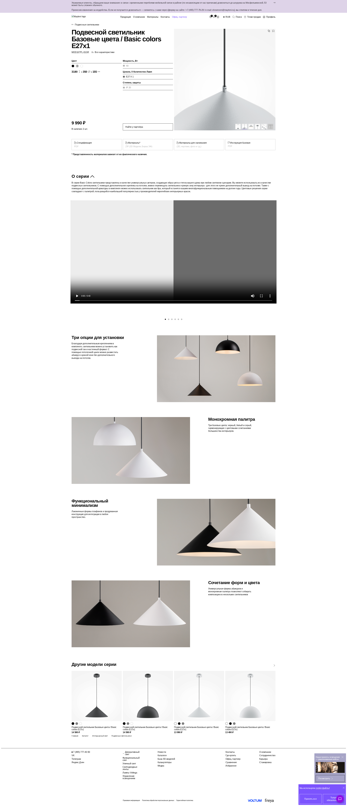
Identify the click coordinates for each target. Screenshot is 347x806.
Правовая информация (131, 800)
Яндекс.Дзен (78, 762)
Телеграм (76, 759)
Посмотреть (324, 778)
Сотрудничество (267, 755)
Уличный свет (129, 763)
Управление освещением (129, 777)
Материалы (153, 17)
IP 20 (128, 87)
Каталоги (162, 755)
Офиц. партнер (179, 17)
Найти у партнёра (134, 127)
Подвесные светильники (87, 24)
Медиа (161, 766)
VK (73, 755)
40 (127, 66)
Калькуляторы (165, 762)
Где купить (231, 755)
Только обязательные (334, 798)
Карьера (263, 759)
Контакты (165, 17)
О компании (139, 17)
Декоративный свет (132, 753)
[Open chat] (340, 799)
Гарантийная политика (184, 800)
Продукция (125, 17)
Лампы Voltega (130, 773)
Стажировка (265, 762)
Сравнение (231, 762)
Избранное (231, 766)
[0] (210, 17)
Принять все (310, 799)
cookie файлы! (323, 788)
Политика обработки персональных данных (158, 800)
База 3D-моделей (166, 759)
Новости (162, 752)
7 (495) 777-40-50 (81, 752)
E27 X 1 (130, 77)
